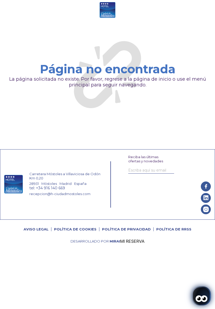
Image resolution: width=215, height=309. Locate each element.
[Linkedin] (206, 198)
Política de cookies (75, 229)
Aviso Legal (36, 229)
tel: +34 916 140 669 (47, 188)
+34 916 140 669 (185, 10)
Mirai (115, 241)
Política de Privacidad (126, 229)
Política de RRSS (173, 229)
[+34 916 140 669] (168, 10)
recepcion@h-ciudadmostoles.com (59, 194)
